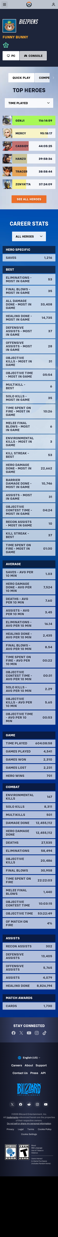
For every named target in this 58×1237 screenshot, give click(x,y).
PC (13, 56)
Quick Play (21, 78)
